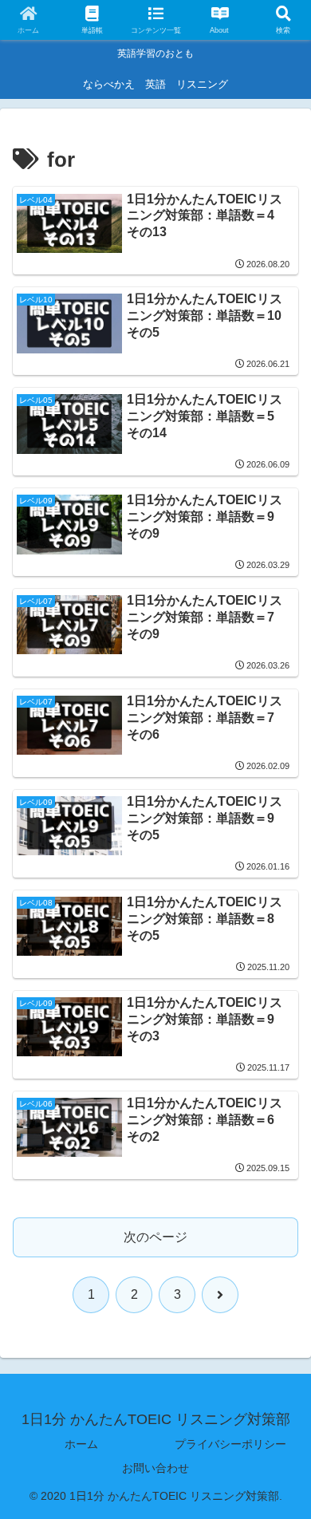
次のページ (155, 1237)
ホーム (81, 1444)
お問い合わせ (155, 1468)
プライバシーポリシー (230, 1444)
